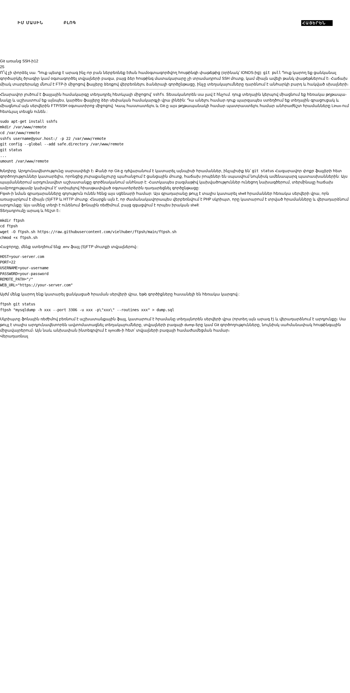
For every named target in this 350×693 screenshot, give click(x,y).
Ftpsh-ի (7, 193)
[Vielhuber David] (175, 23)
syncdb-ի (116, 330)
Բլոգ (70, 23)
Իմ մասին (30, 23)
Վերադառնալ (14, 336)
